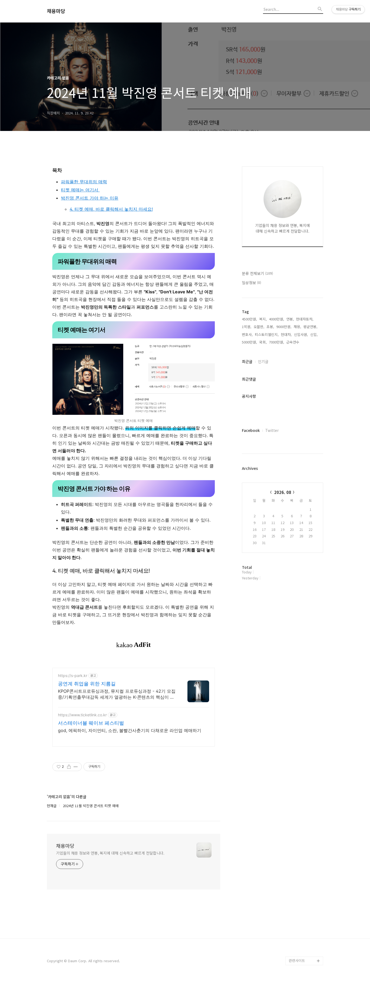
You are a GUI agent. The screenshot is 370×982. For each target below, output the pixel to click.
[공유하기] (69, 767)
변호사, (247, 334)
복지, (263, 319)
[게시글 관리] (75, 767)
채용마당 (56, 11)
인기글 (263, 361)
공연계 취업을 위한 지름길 (87, 683)
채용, (297, 326)
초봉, (270, 326)
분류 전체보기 (257, 273)
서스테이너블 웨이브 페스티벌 (91, 723)
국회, (263, 342)
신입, (314, 334)
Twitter (272, 430)
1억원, (246, 326)
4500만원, (249, 319)
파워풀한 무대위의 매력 (84, 181)
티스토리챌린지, (267, 334)
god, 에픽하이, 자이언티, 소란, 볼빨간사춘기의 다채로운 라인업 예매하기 (129, 730)
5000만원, (249, 342)
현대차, (286, 334)
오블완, (259, 326)
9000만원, (283, 326)
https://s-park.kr (72, 675)
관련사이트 (297, 960)
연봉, (290, 319)
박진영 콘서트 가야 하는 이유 (89, 198)
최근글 (247, 361)
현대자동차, (304, 319)
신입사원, (301, 334)
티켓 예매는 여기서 (80, 189)
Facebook (251, 430)
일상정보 (251, 282)
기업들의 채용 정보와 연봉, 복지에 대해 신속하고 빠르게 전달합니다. (110, 853)
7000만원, (276, 342)
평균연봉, (310, 326)
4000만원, (276, 319)
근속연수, (293, 342)
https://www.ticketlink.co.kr (82, 715)
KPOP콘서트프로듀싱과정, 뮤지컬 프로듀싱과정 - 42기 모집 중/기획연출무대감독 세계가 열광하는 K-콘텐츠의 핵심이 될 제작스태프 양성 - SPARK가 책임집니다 (117, 694)
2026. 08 (282, 492)
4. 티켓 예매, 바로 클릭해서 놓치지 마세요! (111, 209)
